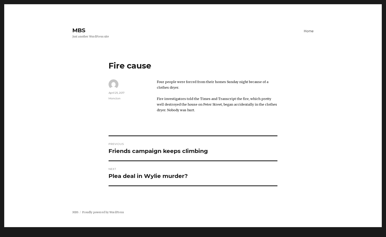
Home (309, 31)
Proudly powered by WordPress (103, 212)
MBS (78, 30)
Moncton (114, 98)
